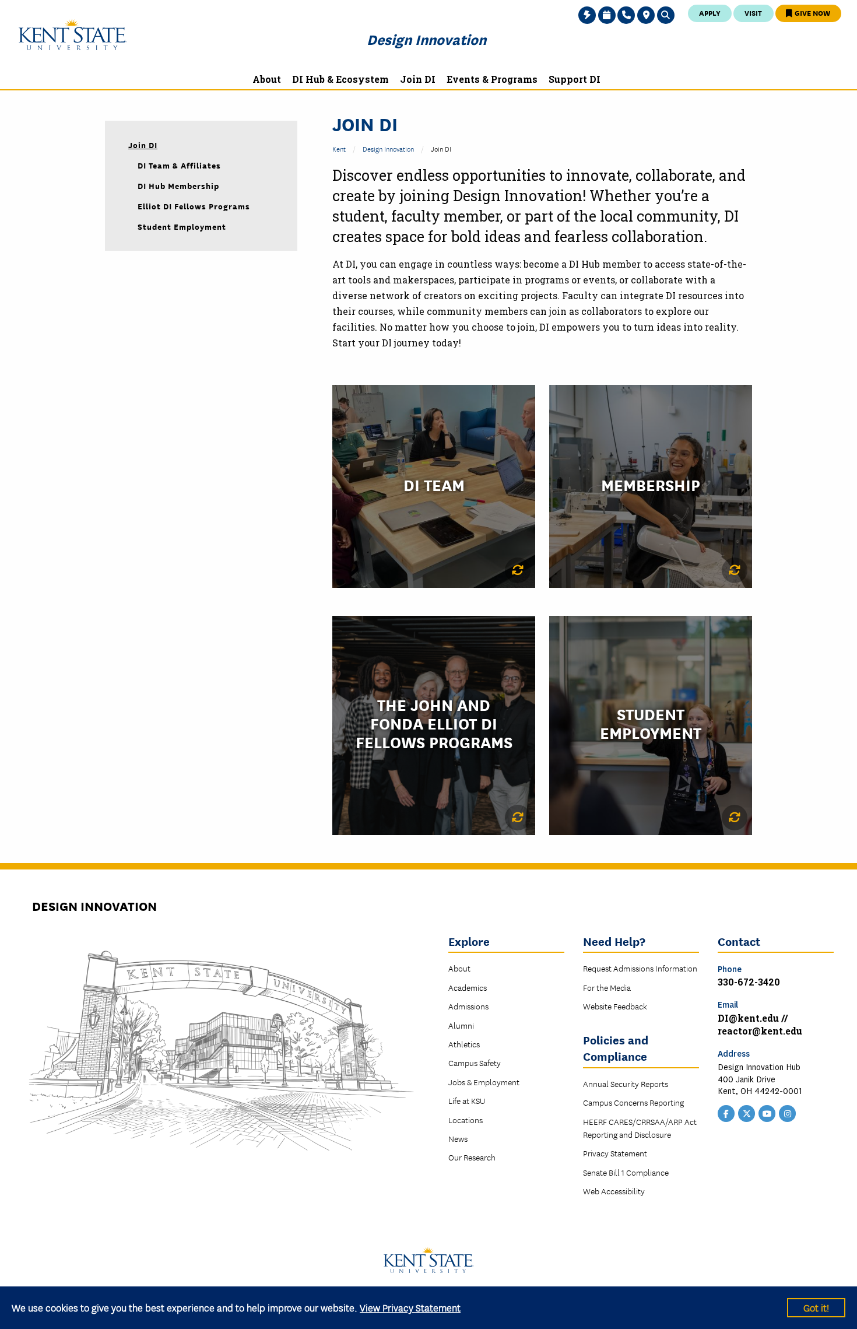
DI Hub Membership (178, 185)
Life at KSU (466, 1100)
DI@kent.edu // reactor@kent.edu (760, 1024)
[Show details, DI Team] (518, 570)
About (459, 968)
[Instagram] (787, 1112)
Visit (753, 12)
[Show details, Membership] (734, 570)
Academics (467, 987)
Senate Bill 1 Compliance (626, 1172)
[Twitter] (747, 1112)
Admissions (468, 1006)
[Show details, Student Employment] (734, 817)
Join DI (142, 144)
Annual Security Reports (625, 1083)
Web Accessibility (614, 1190)
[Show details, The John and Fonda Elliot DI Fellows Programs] (518, 817)
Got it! (816, 1307)
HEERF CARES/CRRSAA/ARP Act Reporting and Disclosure (640, 1128)
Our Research (472, 1157)
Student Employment (182, 226)
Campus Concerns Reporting (633, 1102)
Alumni (461, 1025)
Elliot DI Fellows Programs (194, 206)
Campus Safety (474, 1062)
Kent (339, 148)
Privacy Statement (615, 1152)
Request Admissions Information (640, 968)
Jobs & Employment (483, 1081)
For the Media (607, 987)
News (458, 1138)
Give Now (811, 12)
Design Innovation (426, 39)
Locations (465, 1119)
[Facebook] (726, 1112)
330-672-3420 (749, 982)
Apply (710, 12)
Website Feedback (615, 1006)
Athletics (464, 1043)
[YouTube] (767, 1112)
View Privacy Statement (410, 1307)
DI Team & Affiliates (179, 165)
